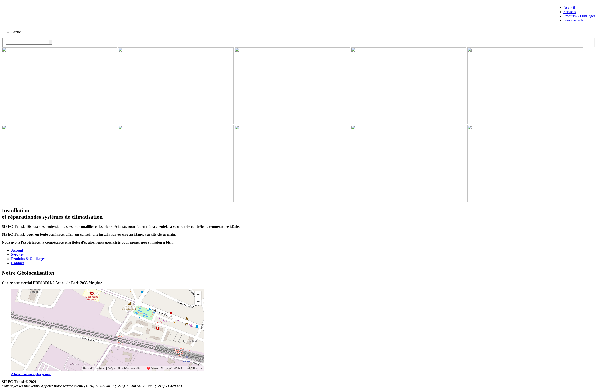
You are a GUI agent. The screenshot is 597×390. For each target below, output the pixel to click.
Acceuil (17, 250)
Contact (17, 263)
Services (569, 12)
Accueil (569, 8)
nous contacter (574, 20)
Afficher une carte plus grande (31, 374)
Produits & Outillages (579, 16)
